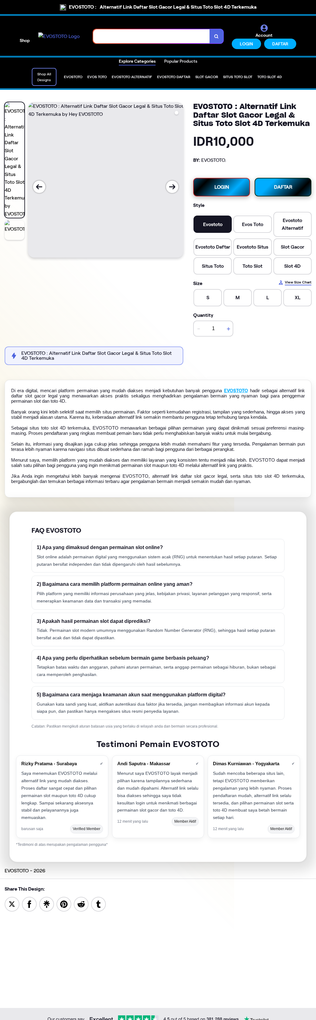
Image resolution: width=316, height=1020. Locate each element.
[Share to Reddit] (81, 903)
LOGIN (246, 43)
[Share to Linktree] (46, 903)
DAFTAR (280, 43)
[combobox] (151, 36)
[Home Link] (59, 36)
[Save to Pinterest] (63, 903)
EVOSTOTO (236, 390)
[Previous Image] (39, 186)
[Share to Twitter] (12, 903)
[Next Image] (172, 186)
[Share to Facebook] (29, 903)
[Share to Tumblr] (98, 903)
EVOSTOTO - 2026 (25, 870)
